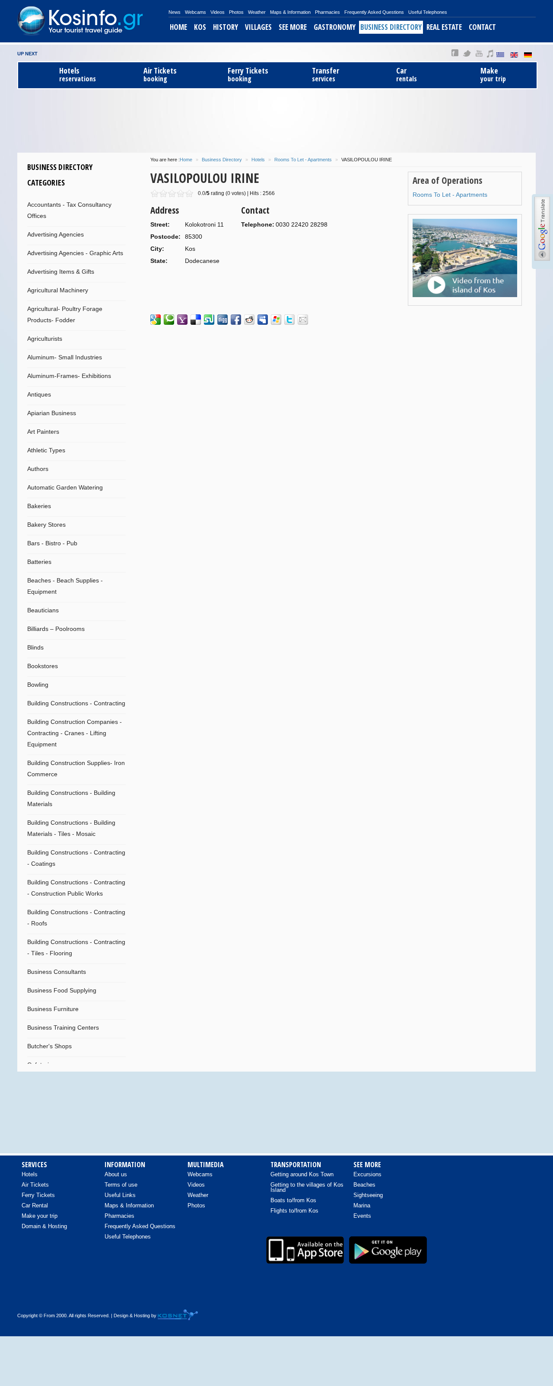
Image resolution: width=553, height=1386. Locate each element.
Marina (361, 1205)
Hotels (258, 159)
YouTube (479, 53)
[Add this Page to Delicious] (196, 319)
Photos (236, 12)
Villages (258, 27)
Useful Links (120, 1195)
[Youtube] (488, 1295)
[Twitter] (507, 1295)
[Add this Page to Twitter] (289, 319)
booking (160, 75)
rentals (406, 75)
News (174, 12)
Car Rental (35, 1205)
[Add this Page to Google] (155, 319)
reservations (77, 75)
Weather (257, 12)
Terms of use (121, 1184)
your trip (493, 75)
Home (178, 27)
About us (116, 1174)
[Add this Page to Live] (276, 319)
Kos (200, 27)
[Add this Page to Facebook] (236, 319)
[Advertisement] (276, 119)
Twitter (467, 53)
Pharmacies (327, 12)
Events (362, 1216)
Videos (217, 12)
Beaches (364, 1184)
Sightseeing (368, 1195)
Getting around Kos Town (302, 1174)
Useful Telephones (427, 12)
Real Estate (444, 27)
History (225, 27)
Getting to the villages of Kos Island (306, 1187)
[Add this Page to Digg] (222, 319)
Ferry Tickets (38, 1195)
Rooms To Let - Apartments (303, 159)
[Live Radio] (525, 1295)
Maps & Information (290, 12)
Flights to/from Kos (294, 1210)
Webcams (195, 12)
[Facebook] (470, 1295)
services (325, 75)
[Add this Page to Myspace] (262, 319)
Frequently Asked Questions (374, 12)
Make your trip (39, 1216)
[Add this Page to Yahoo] (182, 319)
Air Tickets (35, 1184)
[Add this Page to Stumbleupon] (209, 319)
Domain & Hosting (44, 1226)
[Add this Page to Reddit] (249, 319)
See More (293, 27)
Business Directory (391, 27)
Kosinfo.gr (92, 21)
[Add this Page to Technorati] (169, 319)
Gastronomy (335, 27)
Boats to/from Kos (293, 1200)
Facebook (455, 53)
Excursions (367, 1174)
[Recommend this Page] (303, 319)
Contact (482, 27)
